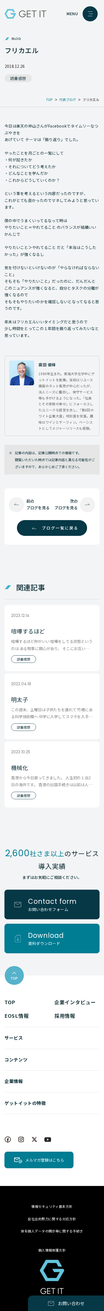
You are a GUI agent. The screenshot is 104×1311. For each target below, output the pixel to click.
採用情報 (64, 1015)
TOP (9, 1002)
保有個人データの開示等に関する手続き (52, 1231)
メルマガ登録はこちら (44, 1160)
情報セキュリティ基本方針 (52, 1206)
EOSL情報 (16, 1015)
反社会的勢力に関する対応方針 (52, 1218)
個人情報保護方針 (52, 1250)
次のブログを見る (66, 504)
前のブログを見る (38, 504)
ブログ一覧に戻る (60, 528)
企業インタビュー (75, 1002)
